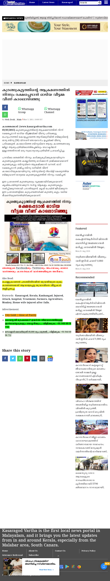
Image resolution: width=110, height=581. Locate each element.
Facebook (21, 268)
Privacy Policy (88, 551)
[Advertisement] (55, 59)
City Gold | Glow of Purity (20, 315)
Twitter (36, 268)
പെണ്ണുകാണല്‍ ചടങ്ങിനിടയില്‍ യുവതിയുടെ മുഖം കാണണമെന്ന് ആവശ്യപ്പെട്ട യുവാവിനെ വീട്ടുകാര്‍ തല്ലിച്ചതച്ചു (32, 285)
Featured (81, 228)
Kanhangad (20, 83)
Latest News (48, 2)
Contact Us (60, 551)
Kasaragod (67, 2)
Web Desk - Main (13, 120)
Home (32, 2)
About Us (33, 551)
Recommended (84, 277)
